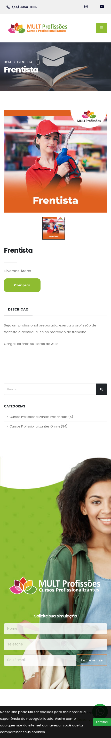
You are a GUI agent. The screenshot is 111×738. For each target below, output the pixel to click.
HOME (8, 62)
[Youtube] (102, 7)
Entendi (102, 722)
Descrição (18, 309)
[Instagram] (86, 7)
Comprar (22, 285)
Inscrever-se (92, 660)
